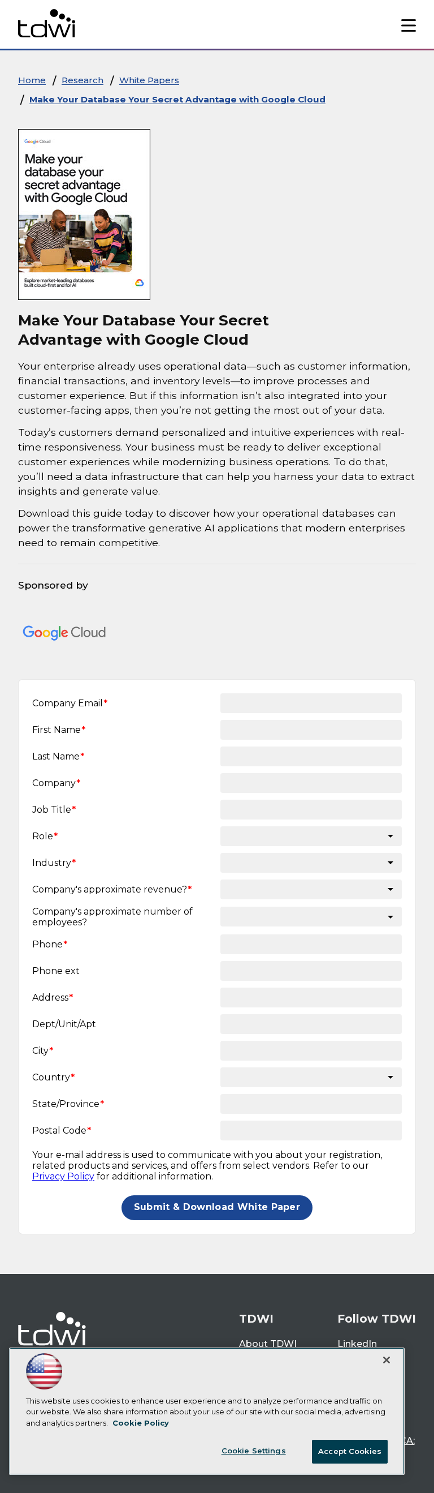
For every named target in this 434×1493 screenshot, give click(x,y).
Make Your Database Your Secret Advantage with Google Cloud (177, 99)
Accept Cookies (349, 1451)
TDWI (256, 1318)
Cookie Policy (140, 1422)
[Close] (386, 1360)
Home (32, 80)
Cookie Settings (254, 1450)
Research (82, 80)
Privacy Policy (63, 1176)
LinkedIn (357, 1343)
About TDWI (268, 1343)
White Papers (149, 80)
